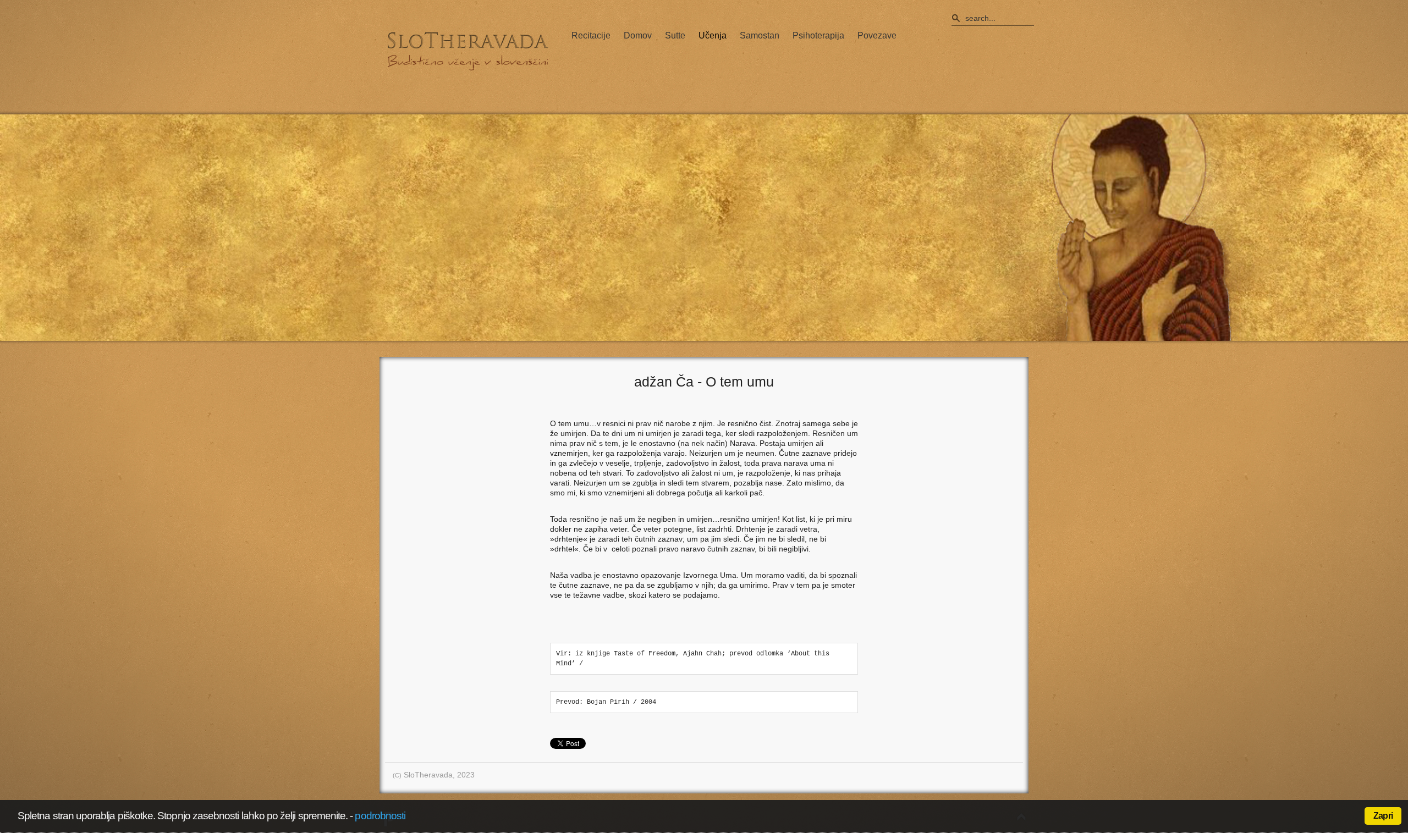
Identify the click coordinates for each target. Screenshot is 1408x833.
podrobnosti (380, 815)
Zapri (1383, 815)
